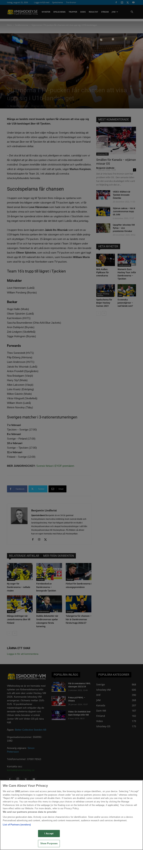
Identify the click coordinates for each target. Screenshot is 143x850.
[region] (71, 815)
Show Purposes (49, 843)
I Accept (48, 833)
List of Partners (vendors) (17, 824)
